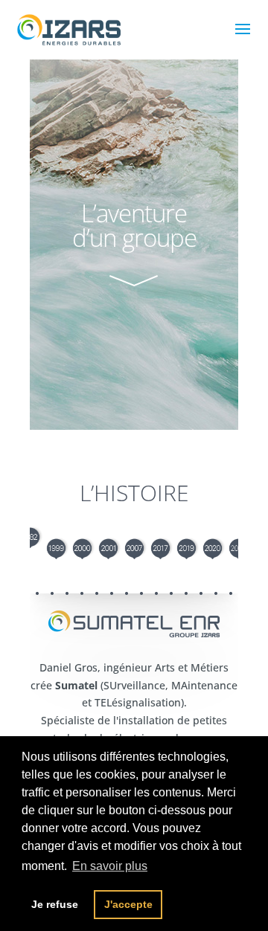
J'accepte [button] (128, 904)
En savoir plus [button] (109, 866)
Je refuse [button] (54, 904)
